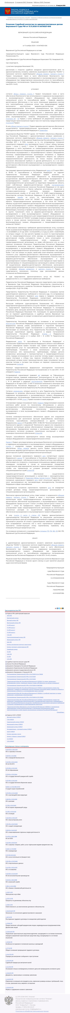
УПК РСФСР (10, 741)
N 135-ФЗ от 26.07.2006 (12, 824)
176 (51, 531)
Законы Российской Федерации (16, 664)
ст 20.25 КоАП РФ (10, 911)
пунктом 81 (10, 123)
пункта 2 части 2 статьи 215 (27, 515)
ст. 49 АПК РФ (9, 979)
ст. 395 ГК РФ (9, 904)
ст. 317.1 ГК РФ (9, 898)
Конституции (10, 323)
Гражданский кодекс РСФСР (15, 722)
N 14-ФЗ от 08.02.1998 (11, 836)
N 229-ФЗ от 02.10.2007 (12, 873)
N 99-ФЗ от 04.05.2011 (11, 830)
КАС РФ (9, 642)
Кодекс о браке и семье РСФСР (16, 736)
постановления (37, 381)
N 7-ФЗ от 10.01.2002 (11, 805)
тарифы (20, 197)
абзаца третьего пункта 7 (20, 126)
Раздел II (9, 442)
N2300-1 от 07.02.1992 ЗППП (13, 786)
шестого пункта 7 (45, 269)
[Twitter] (59, 608)
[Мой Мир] (63, 608)
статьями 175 (44, 531)
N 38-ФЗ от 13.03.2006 (11, 799)
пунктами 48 (10, 119)
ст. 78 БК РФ (9, 923)
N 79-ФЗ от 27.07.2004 (11, 774)
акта (26, 144)
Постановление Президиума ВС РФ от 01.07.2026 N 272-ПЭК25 (25, 697)
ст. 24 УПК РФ (9, 966)
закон (49, 170)
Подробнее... (60, 712)
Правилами (43, 130)
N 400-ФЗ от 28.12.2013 (12, 749)
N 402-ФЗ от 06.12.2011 (11, 818)
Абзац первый (23, 448)
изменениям (18, 391)
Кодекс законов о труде (14, 734)
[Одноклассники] (61, 608)
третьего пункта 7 (57, 74)
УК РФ (9, 656)
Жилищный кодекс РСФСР (15, 724)
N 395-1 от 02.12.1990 (11, 886)
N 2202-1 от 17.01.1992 (11, 849)
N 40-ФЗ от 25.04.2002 (12, 762)
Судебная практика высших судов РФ (18, 661)
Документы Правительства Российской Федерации (22, 668)
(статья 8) (20, 364)
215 (57, 531)
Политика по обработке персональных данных (32, 1011)
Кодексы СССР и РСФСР (14, 715)
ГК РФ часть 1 (11, 625)
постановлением (58, 185)
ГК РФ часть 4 (11, 632)
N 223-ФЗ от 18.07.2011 (11, 842)
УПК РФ (9, 659)
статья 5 (47, 334)
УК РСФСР (10, 739)
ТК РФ (9, 651)
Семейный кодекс (12, 649)
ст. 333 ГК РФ (9, 892)
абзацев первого (42, 74)
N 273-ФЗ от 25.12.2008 (12, 793)
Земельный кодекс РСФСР (14, 726)
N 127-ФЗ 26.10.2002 (11, 855)
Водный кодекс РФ (12, 620)
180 (54, 531)
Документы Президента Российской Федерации (21, 666)
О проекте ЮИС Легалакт (24, 2)
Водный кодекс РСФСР (14, 717)
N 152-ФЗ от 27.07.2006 (11, 861)
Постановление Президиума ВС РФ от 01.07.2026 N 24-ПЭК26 (25, 674)
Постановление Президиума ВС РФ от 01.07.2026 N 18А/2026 (24, 685)
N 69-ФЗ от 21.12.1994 (11, 755)
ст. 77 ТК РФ (9, 948)
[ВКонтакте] (57, 608)
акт (39, 375)
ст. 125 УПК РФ (9, 960)
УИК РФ (9, 654)
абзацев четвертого (26, 269)
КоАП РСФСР (11, 731)
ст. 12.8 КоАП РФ (10, 931)
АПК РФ (9, 615)
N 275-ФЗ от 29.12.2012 (11, 780)
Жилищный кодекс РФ (13, 639)
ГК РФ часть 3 (11, 630)
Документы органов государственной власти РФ (21, 670)
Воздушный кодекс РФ (13, 622)
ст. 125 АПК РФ (9, 987)
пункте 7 (9, 446)
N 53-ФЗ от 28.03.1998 (11, 880)
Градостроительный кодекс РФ (16, 637)
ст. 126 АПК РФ (9, 973)
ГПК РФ (9, 635)
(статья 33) (30, 470)
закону (19, 423)
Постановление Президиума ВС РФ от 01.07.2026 (21, 676)
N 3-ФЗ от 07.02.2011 (11, 811)
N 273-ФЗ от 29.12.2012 (11, 768)
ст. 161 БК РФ (9, 942)
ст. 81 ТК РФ (9, 917)
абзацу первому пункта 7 (24, 94)
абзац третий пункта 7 (43, 478)
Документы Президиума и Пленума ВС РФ (19, 672)
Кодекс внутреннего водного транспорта (19, 644)
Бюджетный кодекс (13, 618)
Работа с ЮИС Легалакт (42, 2)
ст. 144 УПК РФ (9, 954)
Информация (9, 2)
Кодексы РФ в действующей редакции (18, 613)
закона (19, 458)
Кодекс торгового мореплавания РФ (17, 647)
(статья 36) (38, 433)
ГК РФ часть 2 (11, 627)
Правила (17, 372)
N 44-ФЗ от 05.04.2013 (11, 867)
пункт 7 (25, 399)
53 (18, 119)
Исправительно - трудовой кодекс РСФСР (19, 729)
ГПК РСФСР (10, 719)
